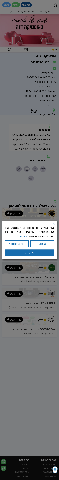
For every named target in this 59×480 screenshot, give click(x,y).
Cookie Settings (17, 243)
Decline (42, 243)
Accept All (29, 252)
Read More (22, 235)
